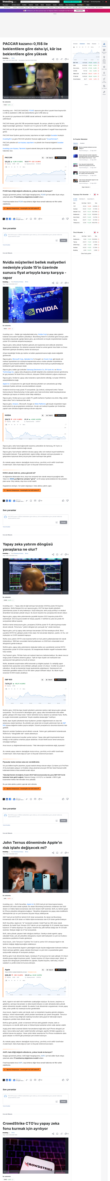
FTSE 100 (75, 76)
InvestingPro (7, 139)
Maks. (24, 167)
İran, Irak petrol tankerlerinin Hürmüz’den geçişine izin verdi (87, 165)
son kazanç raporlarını (26, 142)
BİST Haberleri (99, 7)
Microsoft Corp (17, 359)
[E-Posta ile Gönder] (35, 219)
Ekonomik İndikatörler (43, 7)
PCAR (31, 110)
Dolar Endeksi (76, 79)
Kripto (65, 7)
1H (9, 167)
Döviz (26, 7)
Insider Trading (90, 7)
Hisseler (94, 43)
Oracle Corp (48, 359)
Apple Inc (6, 384)
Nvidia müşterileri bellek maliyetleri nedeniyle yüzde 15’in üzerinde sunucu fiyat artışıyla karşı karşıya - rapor (89, 156)
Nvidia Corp (42, 334)
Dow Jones (76, 68)
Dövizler (75, 43)
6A (14, 167)
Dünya (56, 7)
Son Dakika (21, 7)
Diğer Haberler (86, 187)
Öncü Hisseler (78, 232)
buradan (54, 135)
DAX (74, 65)
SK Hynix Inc (49, 370)
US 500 (75, 71)
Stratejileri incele (32, 972)
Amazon (15, 404)
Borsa (35, 7)
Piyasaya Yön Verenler (81, 194)
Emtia (30, 7)
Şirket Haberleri (82, 7)
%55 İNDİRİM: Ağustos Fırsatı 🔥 (73, 1)
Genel (60, 7)
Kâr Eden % (82, 199)
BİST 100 (75, 62)
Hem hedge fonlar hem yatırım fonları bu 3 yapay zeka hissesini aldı (88, 172)
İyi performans (52, 139)
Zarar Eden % (90, 199)
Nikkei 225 (76, 73)
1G (6, 167)
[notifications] (103, 1)
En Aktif (75, 199)
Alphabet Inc (28, 359)
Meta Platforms (40, 404)
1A (11, 167)
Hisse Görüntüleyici (70, 4)
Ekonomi (51, 7)
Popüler (15, 7)
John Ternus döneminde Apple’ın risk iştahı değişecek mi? (88, 180)
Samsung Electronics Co (35, 370)
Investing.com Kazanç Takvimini (14, 148)
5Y (20, 167)
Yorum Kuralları (6, 245)
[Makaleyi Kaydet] (57, 59)
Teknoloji (75, 7)
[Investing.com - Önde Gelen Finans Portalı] (9, 2)
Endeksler (82, 43)
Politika (69, 7)
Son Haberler (7, 7)
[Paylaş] (53, 59)
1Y (17, 167)
